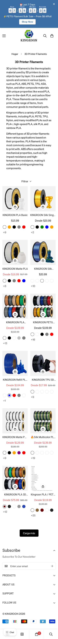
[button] (52, 35)
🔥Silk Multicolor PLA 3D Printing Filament (43, 437)
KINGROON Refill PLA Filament (15, 380)
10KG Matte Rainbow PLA (37, 452)
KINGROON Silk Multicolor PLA (43, 269)
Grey (23, 338)
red (51, 334)
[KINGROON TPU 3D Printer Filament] (43, 363)
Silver (19, 338)
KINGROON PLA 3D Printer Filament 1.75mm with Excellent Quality (15, 495)
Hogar (14, 53)
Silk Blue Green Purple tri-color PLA (32, 280)
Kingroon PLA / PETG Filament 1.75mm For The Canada (43, 495)
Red (23, 227)
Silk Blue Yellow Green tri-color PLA (42, 280)
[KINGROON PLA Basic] (15, 198)
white (37, 334)
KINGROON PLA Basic (15, 215)
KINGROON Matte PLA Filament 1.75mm (15, 437)
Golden (32, 227)
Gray (19, 227)
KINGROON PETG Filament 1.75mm (43, 322)
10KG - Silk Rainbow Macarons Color (51, 452)
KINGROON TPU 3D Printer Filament (43, 380)
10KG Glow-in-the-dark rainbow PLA (46, 452)
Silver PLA (19, 506)
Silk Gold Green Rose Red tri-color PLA (46, 280)
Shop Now (27, 21)
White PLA (14, 506)
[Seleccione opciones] (15, 207)
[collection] (22, 634)
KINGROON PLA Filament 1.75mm (15, 322)
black (42, 334)
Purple (19, 452)
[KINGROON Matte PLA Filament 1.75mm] (15, 420)
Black (14, 227)
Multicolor (4, 338)
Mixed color (4, 395)
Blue (46, 227)
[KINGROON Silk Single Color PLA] (43, 198)
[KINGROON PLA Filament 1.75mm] (15, 306)
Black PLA (9, 506)
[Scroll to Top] (52, 622)
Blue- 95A (42, 391)
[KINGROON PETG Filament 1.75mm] (43, 306)
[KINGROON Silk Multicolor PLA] (43, 252)
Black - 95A (32, 391)
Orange (9, 227)
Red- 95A (46, 391)
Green (42, 227)
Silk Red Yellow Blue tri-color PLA (37, 280)
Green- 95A (51, 391)
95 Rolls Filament (32, 510)
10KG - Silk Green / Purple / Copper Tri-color (42, 452)
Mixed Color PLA (4, 506)
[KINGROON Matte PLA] (15, 252)
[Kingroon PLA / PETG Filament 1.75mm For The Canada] (43, 478)
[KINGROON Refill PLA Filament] (15, 363)
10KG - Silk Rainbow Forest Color (32, 452)
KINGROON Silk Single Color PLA (43, 215)
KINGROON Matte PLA (15, 268)
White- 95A (37, 391)
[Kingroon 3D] (29, 36)
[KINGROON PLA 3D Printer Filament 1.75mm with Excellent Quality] (15, 478)
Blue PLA (23, 506)
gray (46, 334)
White (4, 227)
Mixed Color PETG (37, 510)
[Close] (54, 4)
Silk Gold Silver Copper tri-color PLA (51, 280)
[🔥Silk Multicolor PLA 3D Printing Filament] (43, 420)
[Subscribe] (52, 566)
